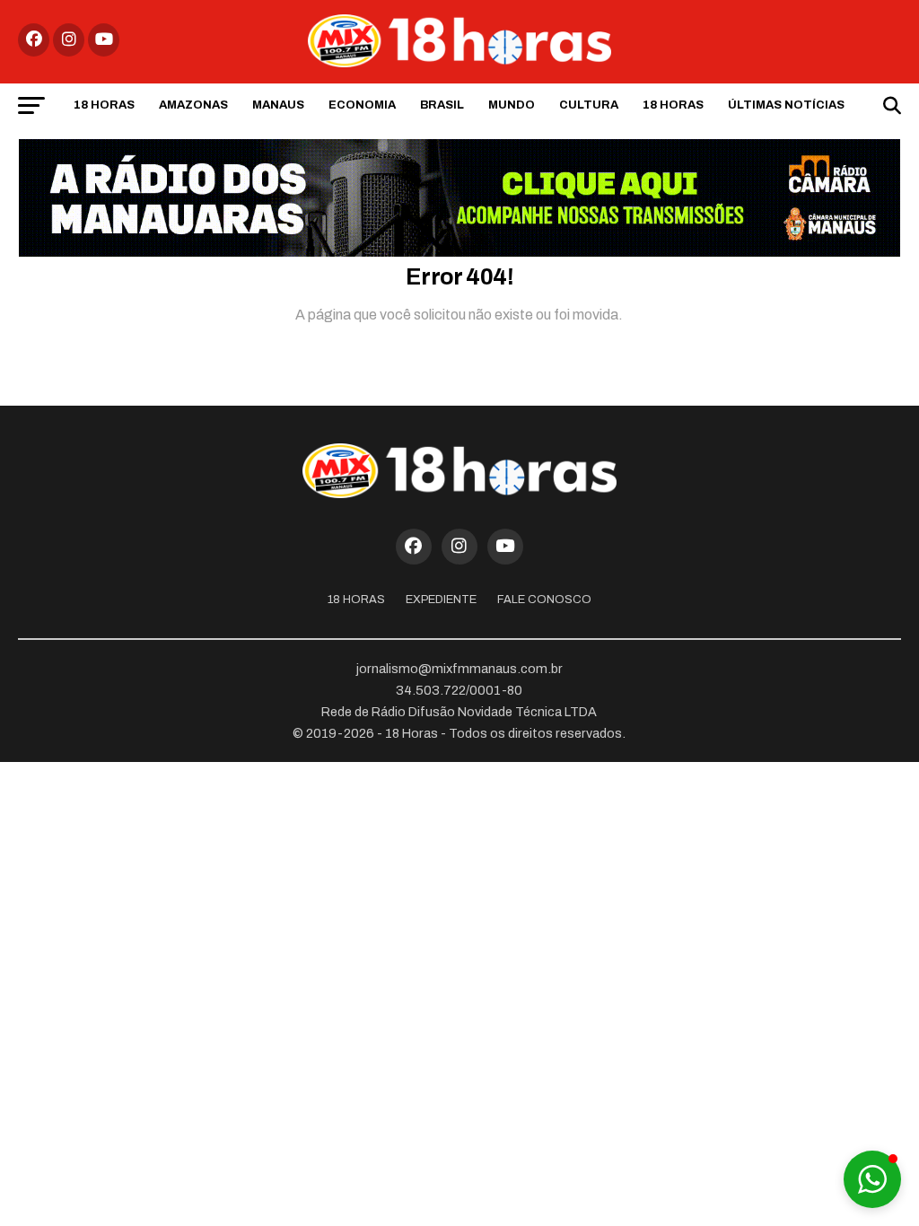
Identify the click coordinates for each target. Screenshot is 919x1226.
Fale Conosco (544, 599)
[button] (872, 1179)
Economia (362, 105)
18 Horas (104, 105)
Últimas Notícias (786, 105)
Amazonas (193, 105)
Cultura (588, 105)
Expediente (441, 599)
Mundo (511, 105)
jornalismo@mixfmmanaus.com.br (459, 668)
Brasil (442, 105)
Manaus (278, 105)
